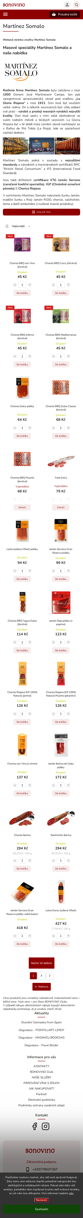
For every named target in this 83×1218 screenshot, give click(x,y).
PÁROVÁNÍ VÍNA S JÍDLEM (41, 1083)
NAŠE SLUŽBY (41, 1077)
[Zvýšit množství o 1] (29, 285)
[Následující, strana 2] (41, 975)
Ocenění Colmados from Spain (41, 1022)
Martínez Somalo (45, 40)
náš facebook (34, 1126)
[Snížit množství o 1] (15, 285)
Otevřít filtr (43, 212)
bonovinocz (46, 1126)
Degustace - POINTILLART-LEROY (41, 1030)
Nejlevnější (18, 226)
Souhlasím (41, 1209)
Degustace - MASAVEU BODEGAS (41, 1037)
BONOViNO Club (41, 1072)
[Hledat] (76, 4)
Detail (22, 507)
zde (71, 1193)
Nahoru (43, 986)
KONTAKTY (41, 1066)
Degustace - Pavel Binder (41, 1045)
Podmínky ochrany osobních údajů (41, 1105)
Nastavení (41, 1200)
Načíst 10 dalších (41, 963)
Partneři (41, 1094)
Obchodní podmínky (41, 1100)
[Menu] (5, 14)
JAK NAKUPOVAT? (41, 1088)
